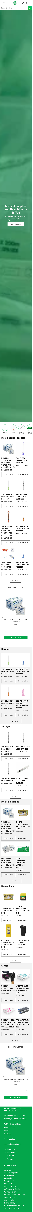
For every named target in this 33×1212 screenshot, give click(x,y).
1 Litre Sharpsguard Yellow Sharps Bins (23, 825)
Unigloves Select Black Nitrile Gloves (8, 988)
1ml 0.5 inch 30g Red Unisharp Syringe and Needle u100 (6, 530)
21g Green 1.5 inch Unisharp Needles (7, 496)
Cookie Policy (9, 1181)
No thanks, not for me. (16, 1209)
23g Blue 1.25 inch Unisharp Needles (22, 564)
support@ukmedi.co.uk (12, 1144)
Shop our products (16, 224)
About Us (7, 1170)
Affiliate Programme (11, 1173)
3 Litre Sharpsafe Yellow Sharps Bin (23, 909)
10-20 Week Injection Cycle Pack (6, 564)
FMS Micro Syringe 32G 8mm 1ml (21, 460)
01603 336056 (9, 1139)
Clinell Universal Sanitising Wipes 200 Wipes (21, 862)
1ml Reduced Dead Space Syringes (21, 496)
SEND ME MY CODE (16, 1205)
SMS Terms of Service (12, 1189)
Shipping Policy (10, 1186)
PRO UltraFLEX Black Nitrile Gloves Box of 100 (22, 1023)
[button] (4, 3)
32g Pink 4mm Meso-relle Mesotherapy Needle (22, 704)
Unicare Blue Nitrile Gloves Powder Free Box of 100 (22, 989)
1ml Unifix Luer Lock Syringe (23, 748)
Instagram (11, 1152)
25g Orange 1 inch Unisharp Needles (22, 528)
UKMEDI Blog (9, 1175)
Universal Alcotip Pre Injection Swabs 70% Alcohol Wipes (8, 462)
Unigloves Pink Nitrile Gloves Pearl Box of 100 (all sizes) (8, 1023)
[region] (16, 216)
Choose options (8, 474)
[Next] (28, 617)
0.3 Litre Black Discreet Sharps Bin (23, 942)
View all (16, 580)
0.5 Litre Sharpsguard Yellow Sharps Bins (8, 943)
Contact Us (8, 1178)
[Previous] (3, 617)
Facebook (11, 1149)
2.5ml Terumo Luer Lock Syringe (22, 780)
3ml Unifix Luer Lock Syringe (8, 779)
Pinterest (10, 1156)
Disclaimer (8, 1184)
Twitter (10, 1159)
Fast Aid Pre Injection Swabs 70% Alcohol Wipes (8, 861)
